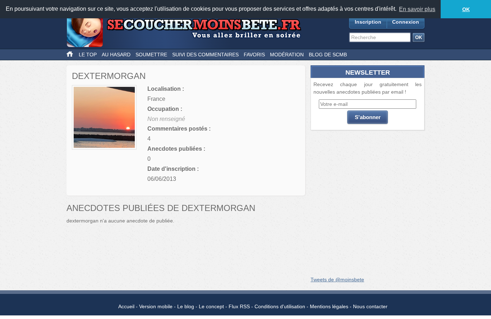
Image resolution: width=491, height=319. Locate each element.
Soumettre (151, 54)
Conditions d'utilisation (279, 306)
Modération (287, 54)
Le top (88, 54)
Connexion (405, 22)
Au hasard (116, 54)
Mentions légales (329, 306)
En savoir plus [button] (417, 9)
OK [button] (466, 9)
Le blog (185, 306)
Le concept (211, 306)
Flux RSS (239, 306)
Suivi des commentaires (205, 54)
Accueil (126, 306)
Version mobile (156, 306)
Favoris (254, 54)
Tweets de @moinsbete (337, 279)
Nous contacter (370, 306)
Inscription (368, 22)
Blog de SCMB (328, 54)
